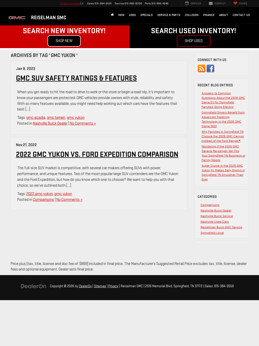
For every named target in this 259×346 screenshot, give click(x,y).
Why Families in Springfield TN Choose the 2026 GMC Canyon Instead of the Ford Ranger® (223, 136)
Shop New (64, 41)
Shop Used (194, 41)
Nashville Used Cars (215, 222)
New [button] (121, 15)
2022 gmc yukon (39, 193)
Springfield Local (212, 233)
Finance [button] (208, 15)
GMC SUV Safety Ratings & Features (76, 78)
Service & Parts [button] (168, 15)
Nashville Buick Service (217, 216)
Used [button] (132, 15)
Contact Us (241, 15)
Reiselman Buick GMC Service (221, 227)
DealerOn (85, 286)
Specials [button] (146, 15)
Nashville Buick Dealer (50, 123)
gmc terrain (56, 117)
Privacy (113, 286)
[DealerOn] (34, 286)
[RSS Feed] (202, 68)
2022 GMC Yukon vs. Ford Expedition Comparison (97, 154)
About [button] (223, 15)
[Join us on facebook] (210, 68)
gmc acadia (35, 117)
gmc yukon (75, 117)
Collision (192, 15)
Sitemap (100, 286)
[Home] (112, 15)
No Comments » (83, 123)
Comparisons (43, 199)
